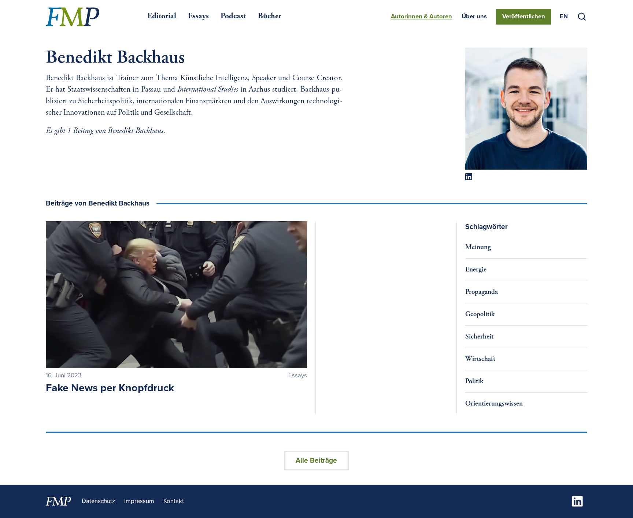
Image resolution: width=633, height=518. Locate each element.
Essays (198, 16)
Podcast (233, 16)
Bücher (269, 16)
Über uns (474, 16)
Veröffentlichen (523, 16)
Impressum (139, 501)
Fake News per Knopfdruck (110, 388)
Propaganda (481, 292)
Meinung (478, 247)
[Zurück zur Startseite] (72, 16)
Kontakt (173, 501)
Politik (474, 381)
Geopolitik (480, 314)
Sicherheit (479, 336)
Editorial (161, 16)
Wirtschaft (480, 359)
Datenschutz (98, 501)
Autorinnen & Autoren (421, 16)
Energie (475, 269)
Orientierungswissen (494, 403)
